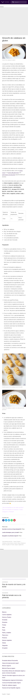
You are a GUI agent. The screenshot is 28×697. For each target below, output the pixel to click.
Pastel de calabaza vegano (9, 685)
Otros (3, 627)
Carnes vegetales (6, 614)
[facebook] (3, 520)
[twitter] (6, 520)
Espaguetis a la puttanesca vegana (9, 535)
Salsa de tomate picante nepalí (10, 663)
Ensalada (4, 619)
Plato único (5, 635)
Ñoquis (19, 543)
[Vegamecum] (2, 2)
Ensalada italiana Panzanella (10, 660)
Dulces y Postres (6, 617)
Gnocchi (15, 543)
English (8, 694)
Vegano (16, 544)
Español (4, 694)
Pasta (15, 541)
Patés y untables (6, 632)
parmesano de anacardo (8, 174)
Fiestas (4, 625)
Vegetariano (20, 544)
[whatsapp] (11, 520)
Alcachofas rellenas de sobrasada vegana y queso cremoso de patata (13, 672)
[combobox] (19, 2)
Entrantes (4, 622)
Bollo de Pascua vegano (8, 668)
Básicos (4, 612)
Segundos (5, 645)
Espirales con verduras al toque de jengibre (11, 529)
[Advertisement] (14, 21)
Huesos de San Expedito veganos (11, 687)
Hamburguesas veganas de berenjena (12, 680)
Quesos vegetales (7, 640)
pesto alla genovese (13, 172)
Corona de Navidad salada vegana (11, 682)
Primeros (18, 541)
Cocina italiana (10, 543)
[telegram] (9, 520)
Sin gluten (8, 544)
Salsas (4, 642)
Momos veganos (6, 665)
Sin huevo (12, 544)
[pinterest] (14, 520)
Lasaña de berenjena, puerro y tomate (10, 532)
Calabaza (4, 543)
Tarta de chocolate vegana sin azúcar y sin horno (13, 676)
